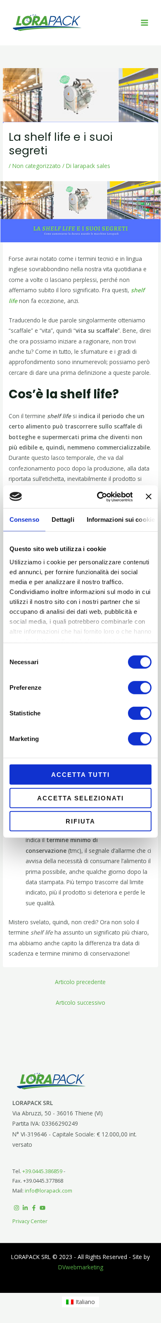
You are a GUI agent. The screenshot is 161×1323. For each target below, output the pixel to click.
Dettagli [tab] (63, 519)
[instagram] (16, 1208)
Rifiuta (80, 821)
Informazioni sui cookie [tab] (121, 519)
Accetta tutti (80, 774)
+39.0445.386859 (43, 1171)
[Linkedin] (25, 1208)
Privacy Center (29, 1221)
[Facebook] (34, 1208)
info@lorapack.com (48, 1190)
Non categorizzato (36, 166)
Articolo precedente (80, 982)
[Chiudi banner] (149, 496)
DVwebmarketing (80, 1267)
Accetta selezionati (80, 797)
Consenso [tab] (24, 519)
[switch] (140, 687)
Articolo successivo (80, 1002)
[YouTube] (42, 1208)
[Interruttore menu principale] (144, 22)
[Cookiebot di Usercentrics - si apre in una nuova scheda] (99, 496)
